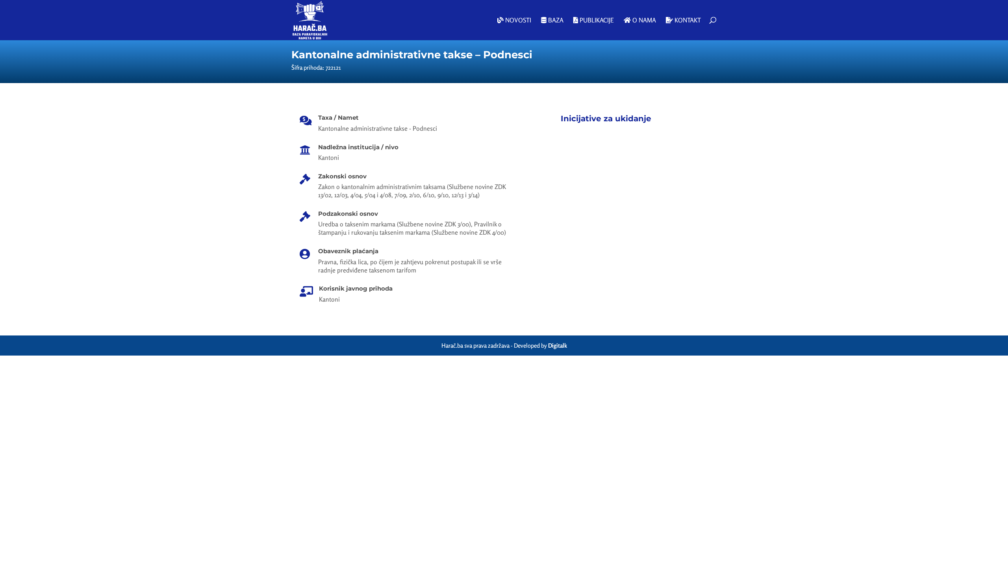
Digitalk (557, 345)
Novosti (517, 20)
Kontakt (687, 20)
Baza (555, 20)
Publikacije (596, 20)
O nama (643, 20)
